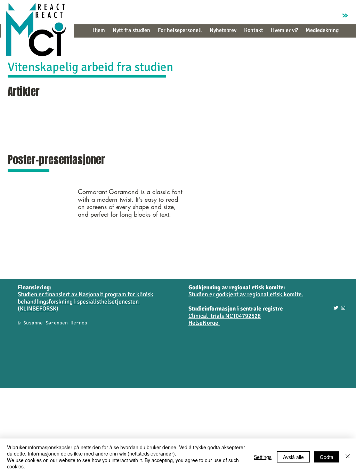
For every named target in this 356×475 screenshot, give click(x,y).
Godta (326, 456)
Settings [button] (263, 456)
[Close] (347, 456)
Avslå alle (293, 456)
